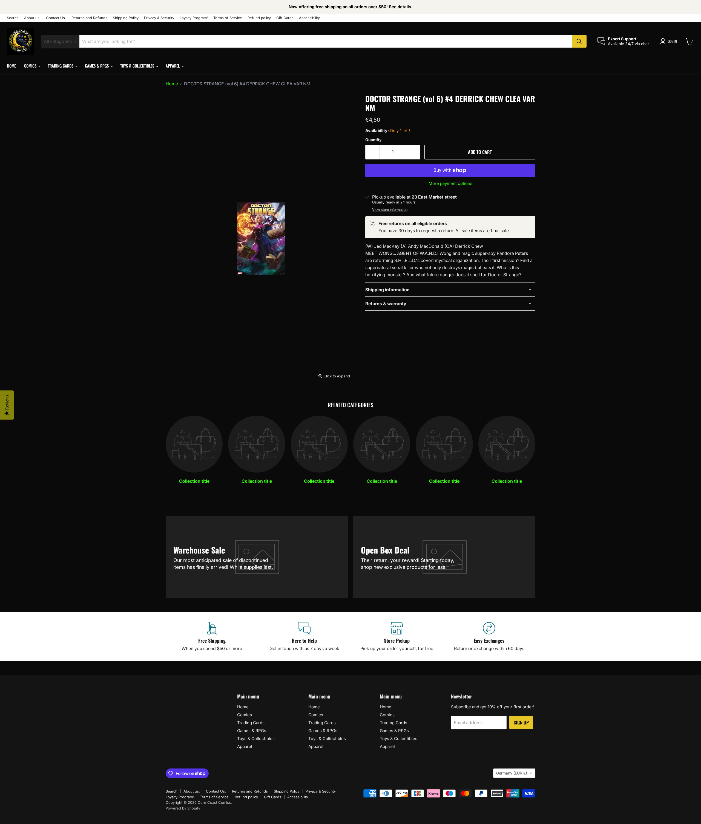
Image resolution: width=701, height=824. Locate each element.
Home (11, 66)
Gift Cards (285, 18)
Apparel (173, 66)
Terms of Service (227, 18)
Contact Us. (56, 18)
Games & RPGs (97, 66)
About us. (32, 18)
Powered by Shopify (183, 808)
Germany (511, 773)
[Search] (579, 41)
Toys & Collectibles (137, 66)
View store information (389, 210)
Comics (31, 66)
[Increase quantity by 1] (413, 152)
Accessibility (309, 18)
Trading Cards (61, 66)
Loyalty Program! (194, 18)
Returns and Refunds (89, 18)
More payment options (450, 183)
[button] (669, 41)
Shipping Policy (126, 18)
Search (13, 18)
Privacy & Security (159, 18)
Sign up (521, 722)
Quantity (373, 140)
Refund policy (259, 18)
